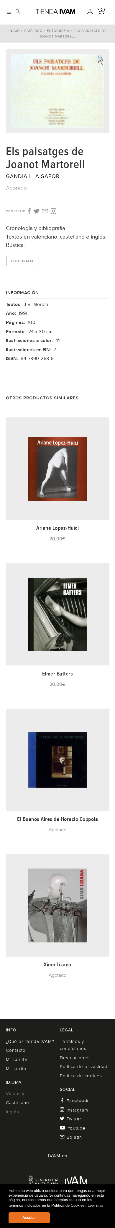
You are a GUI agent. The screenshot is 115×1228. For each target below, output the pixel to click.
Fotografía (58, 31)
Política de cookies (81, 1075)
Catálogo (33, 31)
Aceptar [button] (29, 1217)
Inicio (14, 31)
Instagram (77, 1110)
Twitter (74, 1119)
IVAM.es (57, 1156)
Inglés (12, 1111)
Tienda (55, 11)
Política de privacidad (84, 1066)
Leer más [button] (96, 1205)
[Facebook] (28, 211)
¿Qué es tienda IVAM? (30, 1041)
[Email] (45, 211)
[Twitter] (36, 212)
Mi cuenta (16, 1059)
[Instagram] (53, 211)
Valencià (15, 1093)
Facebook (78, 1101)
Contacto (16, 1050)
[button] (100, 57)
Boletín (74, 1137)
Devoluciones (75, 1057)
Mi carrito (16, 1068)
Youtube (77, 1128)
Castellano (17, 1102)
